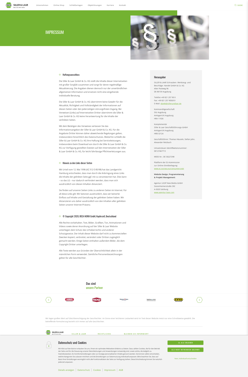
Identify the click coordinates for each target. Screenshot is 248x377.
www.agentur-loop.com (164, 192)
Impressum (109, 370)
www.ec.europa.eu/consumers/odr (169, 168)
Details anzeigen (66, 370)
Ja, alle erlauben (185, 343)
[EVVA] (178, 300)
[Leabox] (151, 300)
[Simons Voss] (124, 300)
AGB (121, 370)
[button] (50, 300)
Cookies (97, 370)
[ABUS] (69, 300)
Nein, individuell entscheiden (186, 358)
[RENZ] (96, 300)
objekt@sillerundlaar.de (171, 103)
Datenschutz (84, 370)
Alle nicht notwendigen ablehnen (186, 350)
